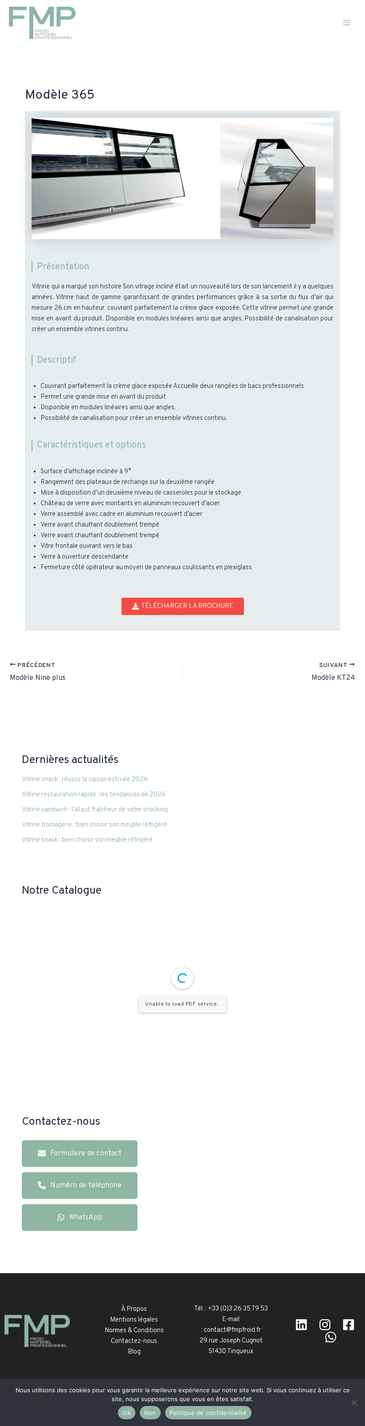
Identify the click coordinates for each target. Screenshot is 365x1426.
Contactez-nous (134, 1341)
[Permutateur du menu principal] (346, 22)
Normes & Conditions (134, 1330)
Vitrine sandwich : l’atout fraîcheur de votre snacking (95, 810)
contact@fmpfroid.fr (232, 1330)
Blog (134, 1352)
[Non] (353, 1402)
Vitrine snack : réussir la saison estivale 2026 (85, 779)
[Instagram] (325, 1324)
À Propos (134, 1309)
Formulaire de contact (86, 1153)
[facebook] (348, 1324)
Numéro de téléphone (86, 1185)
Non (150, 1412)
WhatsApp (85, 1217)
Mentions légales (134, 1320)
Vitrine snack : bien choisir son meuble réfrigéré (87, 840)
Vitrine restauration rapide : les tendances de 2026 (94, 795)
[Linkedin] (301, 1324)
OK (126, 1412)
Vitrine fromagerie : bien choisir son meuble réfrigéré (94, 825)
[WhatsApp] (330, 1337)
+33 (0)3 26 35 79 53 (238, 1309)
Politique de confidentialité (208, 1412)
